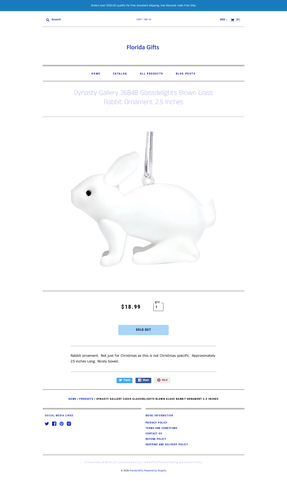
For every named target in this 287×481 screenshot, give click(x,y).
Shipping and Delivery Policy (167, 444)
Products (86, 398)
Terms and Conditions (161, 428)
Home (95, 73)
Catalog (120, 73)
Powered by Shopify (155, 470)
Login (138, 19)
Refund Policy (156, 439)
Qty (157, 302)
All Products (151, 73)
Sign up (147, 19)
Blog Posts (186, 73)
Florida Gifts (136, 470)
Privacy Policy (157, 422)
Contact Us (154, 433)
